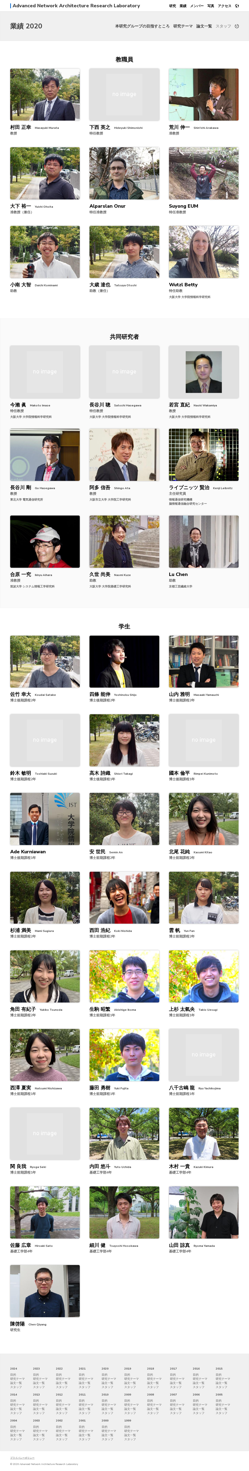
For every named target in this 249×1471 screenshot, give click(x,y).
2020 (105, 1369)
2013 (36, 1395)
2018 (150, 1369)
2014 (13, 1395)
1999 (127, 1420)
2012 (59, 1395)
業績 (183, 6)
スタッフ (223, 26)
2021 (82, 1369)
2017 (173, 1369)
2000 (105, 1420)
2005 (219, 1395)
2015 (219, 1369)
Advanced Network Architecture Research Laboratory (76, 5)
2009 (127, 1395)
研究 (172, 6)
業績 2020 (26, 26)
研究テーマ (183, 26)
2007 (173, 1395)
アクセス (224, 6)
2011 (82, 1395)
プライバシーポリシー (22, 1458)
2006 (196, 1395)
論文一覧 (204, 26)
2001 (82, 1420)
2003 (36, 1420)
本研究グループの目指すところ (142, 26)
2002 (59, 1420)
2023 (36, 1369)
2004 (13, 1420)
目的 (13, 1375)
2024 (13, 1369)
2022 (59, 1369)
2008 (150, 1395)
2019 (127, 1369)
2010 (105, 1395)
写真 (210, 6)
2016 (196, 1369)
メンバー (197, 6)
